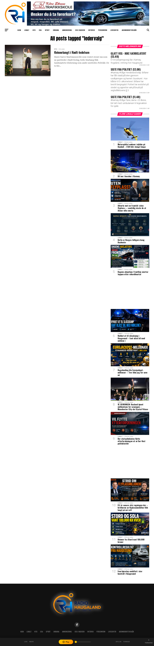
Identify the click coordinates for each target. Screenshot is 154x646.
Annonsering (67, 30)
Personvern (102, 30)
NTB (34, 30)
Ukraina (56, 30)
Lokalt (26, 30)
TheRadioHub (149, 643)
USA (40, 30)
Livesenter (114, 30)
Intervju (91, 30)
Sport (47, 30)
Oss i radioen (80, 30)
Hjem (19, 30)
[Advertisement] (130, 293)
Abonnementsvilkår (129, 30)
